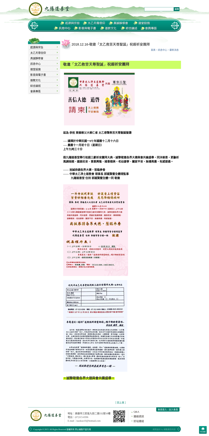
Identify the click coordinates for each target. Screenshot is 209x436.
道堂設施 (35, 69)
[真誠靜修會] (119, 23)
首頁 (153, 50)
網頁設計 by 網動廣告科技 (164, 429)
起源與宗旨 (36, 47)
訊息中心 (35, 63)
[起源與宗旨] (70, 23)
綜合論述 (35, 85)
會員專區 (35, 91)
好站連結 (139, 421)
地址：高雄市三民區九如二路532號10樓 (89, 413)
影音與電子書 (38, 74)
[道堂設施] (142, 23)
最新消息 (174, 50)
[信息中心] (62, 28)
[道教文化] (108, 28)
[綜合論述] (128, 28)
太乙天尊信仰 (38, 52)
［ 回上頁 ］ (120, 402)
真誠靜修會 (36, 58)
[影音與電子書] (85, 28)
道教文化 (35, 80)
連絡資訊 (139, 416)
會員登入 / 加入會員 (168, 409)
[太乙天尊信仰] (94, 23)
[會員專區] (149, 28)
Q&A (136, 411)
